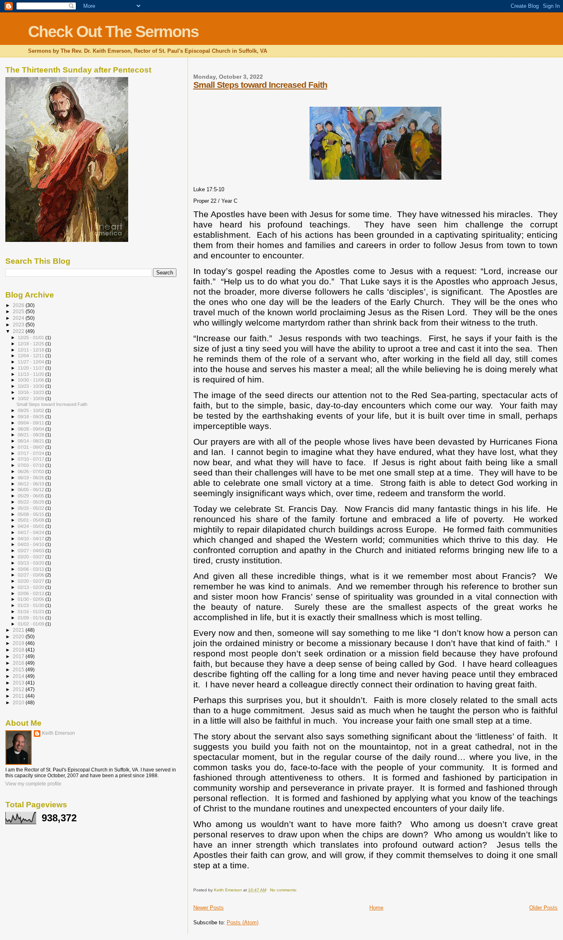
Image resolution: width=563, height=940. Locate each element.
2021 (19, 630)
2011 (19, 696)
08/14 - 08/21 (31, 440)
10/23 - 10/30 (31, 386)
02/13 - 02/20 (31, 587)
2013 (19, 682)
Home (376, 908)
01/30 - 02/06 (31, 599)
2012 (19, 689)
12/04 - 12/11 (31, 355)
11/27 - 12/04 (31, 361)
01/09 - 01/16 (31, 617)
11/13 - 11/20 (31, 374)
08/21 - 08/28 (31, 434)
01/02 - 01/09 (31, 623)
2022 (19, 331)
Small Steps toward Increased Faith (260, 84)
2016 (19, 663)
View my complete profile (33, 784)
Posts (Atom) (242, 922)
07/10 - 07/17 (31, 459)
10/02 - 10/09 (31, 398)
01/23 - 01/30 (31, 605)
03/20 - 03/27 (31, 556)
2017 (19, 656)
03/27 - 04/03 (31, 550)
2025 (19, 311)
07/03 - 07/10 (31, 465)
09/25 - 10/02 (31, 410)
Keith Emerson (58, 733)
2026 (19, 305)
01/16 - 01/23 (31, 611)
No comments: (284, 890)
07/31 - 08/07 (31, 447)
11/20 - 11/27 (31, 368)
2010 (19, 702)
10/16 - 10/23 (31, 392)
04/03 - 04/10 (31, 544)
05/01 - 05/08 (31, 520)
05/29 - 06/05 (31, 495)
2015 (19, 669)
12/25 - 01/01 (31, 337)
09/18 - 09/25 (31, 416)
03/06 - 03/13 (31, 569)
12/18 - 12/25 (31, 343)
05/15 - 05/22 (31, 508)
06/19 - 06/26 (31, 477)
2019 (19, 643)
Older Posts (543, 908)
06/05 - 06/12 (31, 489)
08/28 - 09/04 (31, 429)
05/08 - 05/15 (31, 514)
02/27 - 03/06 (31, 574)
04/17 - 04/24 (31, 532)
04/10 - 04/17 (31, 538)
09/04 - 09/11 (31, 422)
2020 (19, 636)
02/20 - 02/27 (31, 581)
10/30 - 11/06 (31, 379)
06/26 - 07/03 (31, 471)
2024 (19, 318)
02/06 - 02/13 (31, 593)
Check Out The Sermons (113, 31)
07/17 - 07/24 (31, 453)
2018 (19, 649)
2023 (19, 324)
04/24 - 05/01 (31, 526)
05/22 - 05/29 (31, 501)
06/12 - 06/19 (31, 483)
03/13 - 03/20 (31, 562)
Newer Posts (208, 908)
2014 (19, 676)
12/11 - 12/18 (31, 349)
